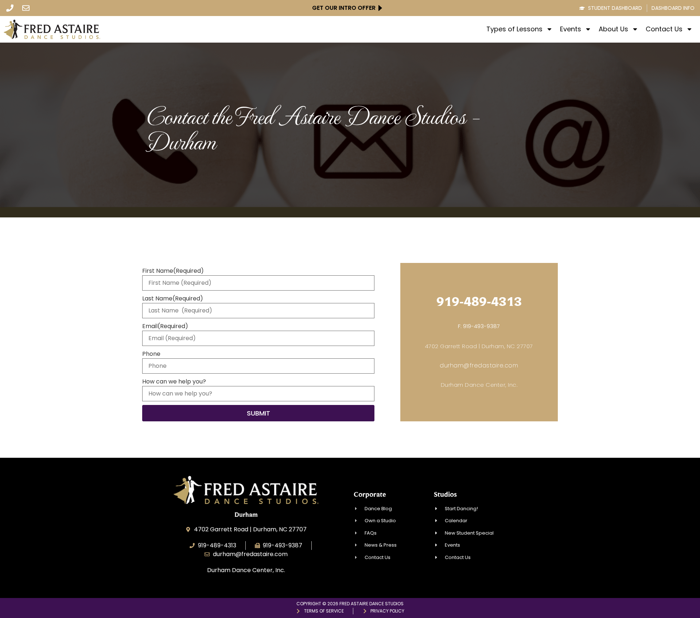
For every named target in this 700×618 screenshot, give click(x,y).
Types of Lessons (514, 29)
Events (570, 29)
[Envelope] (26, 8)
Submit (258, 413)
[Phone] (10, 8)
